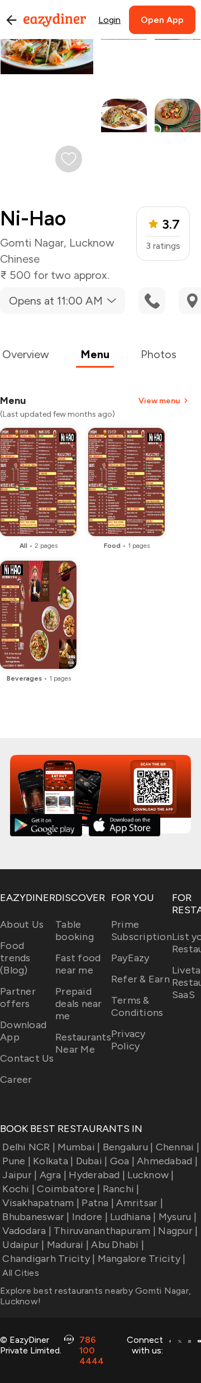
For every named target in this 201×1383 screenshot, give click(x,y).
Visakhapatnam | (40, 1203)
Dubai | (91, 1161)
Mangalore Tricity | (141, 1258)
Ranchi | (121, 1189)
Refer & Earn (140, 979)
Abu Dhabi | (117, 1245)
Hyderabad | (97, 1175)
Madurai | (68, 1245)
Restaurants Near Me (83, 1043)
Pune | (16, 1161)
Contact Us (27, 1058)
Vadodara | (26, 1231)
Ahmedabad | (167, 1161)
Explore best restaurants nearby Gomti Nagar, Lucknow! (95, 1296)
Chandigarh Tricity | (48, 1258)
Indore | (90, 1217)
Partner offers (18, 997)
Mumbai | (79, 1147)
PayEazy (130, 958)
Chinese (20, 259)
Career (16, 1079)
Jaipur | (19, 1175)
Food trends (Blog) (15, 957)
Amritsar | (139, 1203)
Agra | (53, 1175)
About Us (22, 924)
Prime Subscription (141, 930)
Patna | (98, 1203)
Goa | (122, 1161)
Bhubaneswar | (35, 1217)
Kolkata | (53, 1161)
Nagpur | (178, 1231)
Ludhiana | (133, 1217)
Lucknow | (150, 1175)
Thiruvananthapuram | (105, 1231)
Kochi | (18, 1189)
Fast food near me (77, 964)
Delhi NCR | (28, 1147)
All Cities (19, 1273)
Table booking (74, 930)
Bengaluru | (128, 1147)
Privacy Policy (128, 1040)
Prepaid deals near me (78, 1003)
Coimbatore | (68, 1189)
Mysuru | (178, 1217)
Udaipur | (23, 1245)
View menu (159, 401)
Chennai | (177, 1147)
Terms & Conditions (137, 1006)
